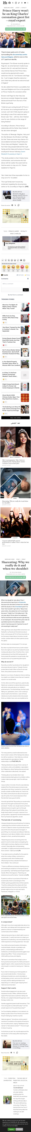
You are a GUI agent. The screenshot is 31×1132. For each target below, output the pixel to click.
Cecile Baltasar (16, 572)
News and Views (8, 7)
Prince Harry (14, 231)
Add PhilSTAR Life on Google (14, 29)
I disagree (19, 1129)
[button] (28, 3)
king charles (15, 234)
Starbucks (22, 602)
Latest (17, 7)
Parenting (11, 1078)
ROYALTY (24, 231)
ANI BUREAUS (16, 24)
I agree (11, 1129)
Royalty (24, 7)
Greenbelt (18, 607)
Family (24, 559)
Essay (18, 559)
